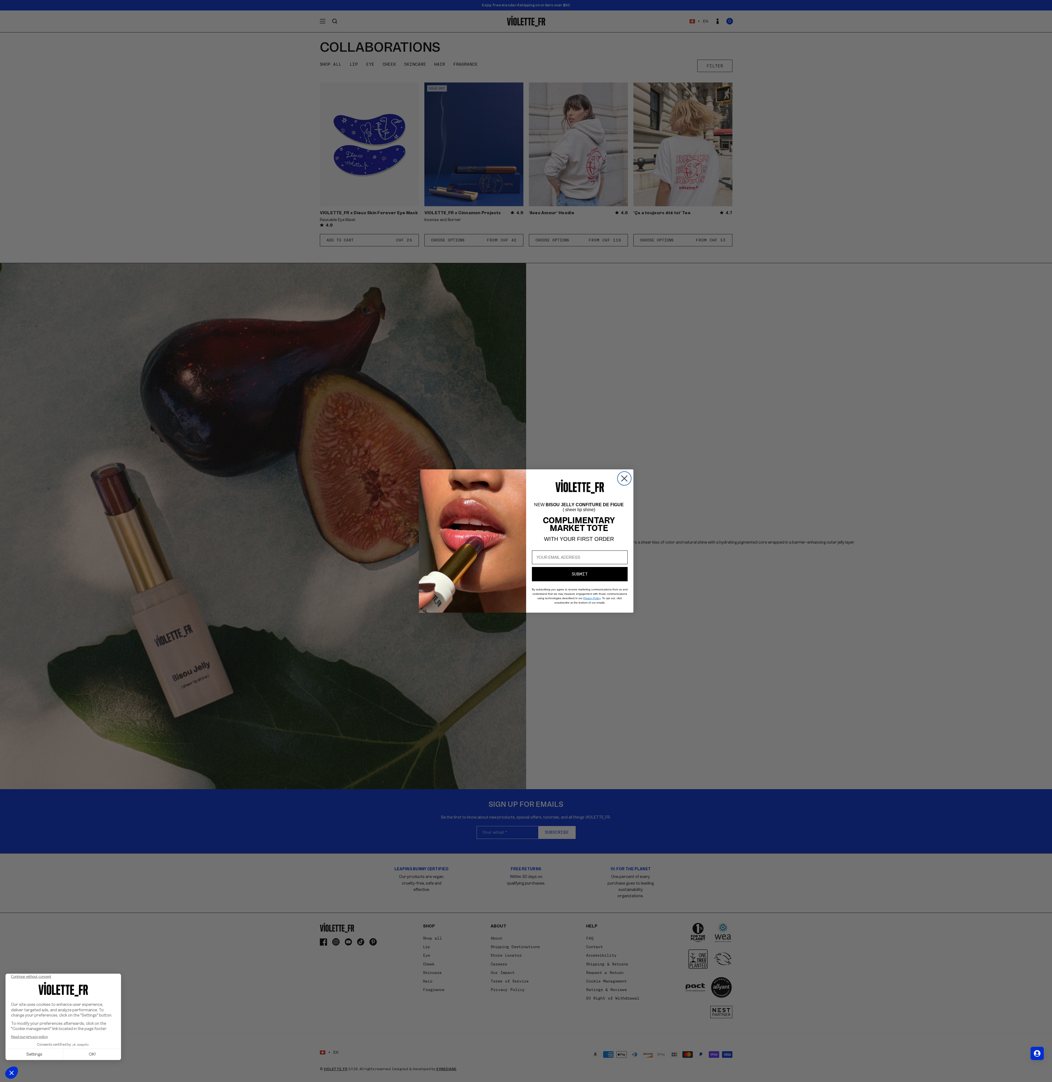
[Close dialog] (624, 478)
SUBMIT (580, 574)
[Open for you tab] (1037, 1053)
